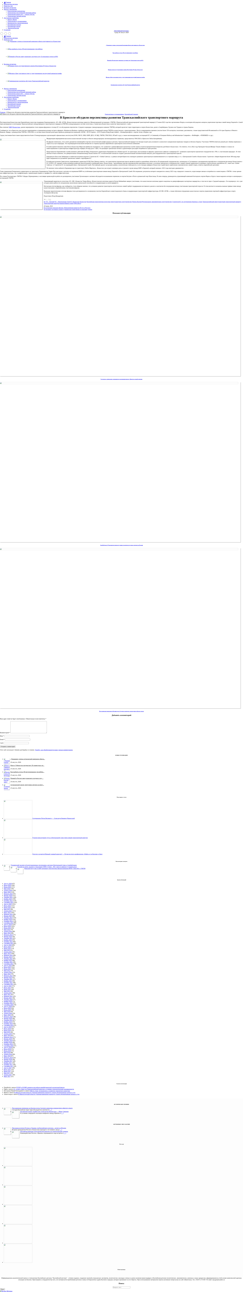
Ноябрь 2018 (8, 1042)
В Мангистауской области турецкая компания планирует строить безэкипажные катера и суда (44, 1092)
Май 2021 (7, 991)
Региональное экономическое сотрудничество (157, 202)
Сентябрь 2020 (8, 1005)
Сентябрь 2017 (8, 1066)
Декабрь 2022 (8, 958)
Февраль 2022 (8, 976)
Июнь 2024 (7, 928)
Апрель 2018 (8, 1054)
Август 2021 (8, 986)
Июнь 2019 (7, 1030)
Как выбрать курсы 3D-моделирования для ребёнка (125, 52)
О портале (7, 30)
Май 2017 (7, 1073)
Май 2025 (7, 909)
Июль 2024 (7, 926)
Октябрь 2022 (8, 962)
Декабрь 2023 (8, 938)
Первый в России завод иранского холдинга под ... (26, 778)
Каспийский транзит (14, 25)
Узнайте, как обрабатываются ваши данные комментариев (54, 750)
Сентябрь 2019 (8, 1025)
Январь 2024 (8, 936)
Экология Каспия (13, 28)
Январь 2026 (8, 895)
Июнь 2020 (7, 1010)
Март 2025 (7, 912)
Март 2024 (7, 933)
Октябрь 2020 (8, 1003)
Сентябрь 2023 (8, 943)
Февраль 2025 (8, 914)
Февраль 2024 (8, 935)
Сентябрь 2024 (8, 923)
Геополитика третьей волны (17, 16)
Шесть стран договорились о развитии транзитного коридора (50, 1091)
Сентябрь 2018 (8, 1046)
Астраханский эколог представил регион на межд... (27, 785)
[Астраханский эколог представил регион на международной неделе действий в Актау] (18, 1243)
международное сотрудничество (121, 202)
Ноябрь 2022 (8, 960)
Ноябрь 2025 (8, 899)
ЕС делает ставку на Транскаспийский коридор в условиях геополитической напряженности (44, 1089)
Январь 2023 (8, 957)
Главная (2, 112)
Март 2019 (7, 1035)
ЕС (45, 202)
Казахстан (83, 202)
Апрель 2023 (8, 952)
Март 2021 (7, 994)
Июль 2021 (7, 988)
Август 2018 (8, 1047)
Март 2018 (7, 1056)
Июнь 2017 (7, 1071)
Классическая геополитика (16, 11)
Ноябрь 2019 (8, 1022)
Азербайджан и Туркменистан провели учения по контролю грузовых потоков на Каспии (121, 545)
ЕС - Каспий (50, 202)
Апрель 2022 (8, 972)
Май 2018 (7, 1052)
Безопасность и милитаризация (18, 23)
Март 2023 (7, 953)
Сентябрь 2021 (8, 984)
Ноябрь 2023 (8, 940)
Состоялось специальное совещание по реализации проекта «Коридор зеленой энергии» (121, 379)
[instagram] (5, 33)
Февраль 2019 (8, 1037)
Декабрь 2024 (8, 918)
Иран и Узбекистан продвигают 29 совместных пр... (27, 765)
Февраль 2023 (8, 955)
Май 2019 (7, 1032)
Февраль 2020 (8, 1017)
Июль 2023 (7, 947)
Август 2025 (8, 904)
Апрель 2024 (8, 931)
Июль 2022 (7, 967)
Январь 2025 (8, 916)
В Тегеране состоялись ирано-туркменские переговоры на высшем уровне (68, 209)
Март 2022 (7, 974)
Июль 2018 (7, 1049)
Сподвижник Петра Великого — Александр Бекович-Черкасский (53, 818)
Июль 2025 (7, 906)
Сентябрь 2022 (8, 964)
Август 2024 (8, 924)
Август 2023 (8, 945)
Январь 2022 (8, 977)
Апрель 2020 (8, 1013)
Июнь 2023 (7, 948)
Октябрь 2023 (8, 941)
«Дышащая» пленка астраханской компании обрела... (27, 759)
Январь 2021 (8, 998)
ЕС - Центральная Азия (62, 202)
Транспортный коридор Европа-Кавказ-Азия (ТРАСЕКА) (62, 203)
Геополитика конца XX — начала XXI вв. (21, 14)
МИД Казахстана (14, 127)
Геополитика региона (11, 4)
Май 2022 (7, 970)
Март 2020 (7, 1015)
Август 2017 (8, 1068)
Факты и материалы (10, 9)
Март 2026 (7, 892)
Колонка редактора (10, 7)
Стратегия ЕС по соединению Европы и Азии (187, 202)
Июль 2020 (7, 1008)
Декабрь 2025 (8, 897)
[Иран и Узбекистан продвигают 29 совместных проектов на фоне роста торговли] (18, 1185)
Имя (2, 736)
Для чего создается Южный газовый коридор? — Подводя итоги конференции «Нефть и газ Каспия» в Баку (67, 854)
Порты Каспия (137, 202)
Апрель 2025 (8, 911)
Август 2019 (8, 1027)
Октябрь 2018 (8, 1044)
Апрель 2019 (8, 1034)
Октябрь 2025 (8, 900)
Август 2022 (8, 965)
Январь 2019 (8, 1039)
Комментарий (5, 732)
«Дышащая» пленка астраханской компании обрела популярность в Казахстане (125, 45)
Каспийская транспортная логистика (99, 202)
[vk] (9, 33)
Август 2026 (8, 883)
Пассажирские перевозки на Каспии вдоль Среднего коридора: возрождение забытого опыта (121, 711)
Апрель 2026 (8, 890)
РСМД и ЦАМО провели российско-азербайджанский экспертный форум (40, 1087)
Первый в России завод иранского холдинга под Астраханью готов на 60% (125, 60)
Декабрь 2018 (8, 1040)
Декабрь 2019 (8, 1020)
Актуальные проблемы (11, 18)
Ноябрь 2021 (8, 981)
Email (2, 739)
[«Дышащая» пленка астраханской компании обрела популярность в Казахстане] (18, 1165)
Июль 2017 (7, 1069)
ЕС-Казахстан (74, 202)
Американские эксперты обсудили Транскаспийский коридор (125, 84)
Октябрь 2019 (8, 1023)
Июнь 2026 (7, 887)
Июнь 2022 (7, 969)
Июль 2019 (7, 1028)
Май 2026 (7, 889)
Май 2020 (7, 1011)
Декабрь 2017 (8, 1061)
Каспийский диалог (14, 26)
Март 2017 (7, 1076)
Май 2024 (7, 929)
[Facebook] (1, 33)
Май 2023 (7, 950)
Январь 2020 (8, 1018)
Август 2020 (8, 1006)
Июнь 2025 (7, 907)
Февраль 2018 (8, 1057)
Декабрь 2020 (8, 999)
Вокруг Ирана (12, 19)
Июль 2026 (7, 885)
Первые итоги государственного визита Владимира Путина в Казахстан (125, 69)
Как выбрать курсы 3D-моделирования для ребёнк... (27, 772)
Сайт (1, 743)
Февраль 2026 (8, 894)
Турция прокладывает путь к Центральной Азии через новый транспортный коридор (60, 838)
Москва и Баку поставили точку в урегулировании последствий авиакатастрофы (125, 77)
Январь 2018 (8, 1059)
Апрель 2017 (8, 1075)
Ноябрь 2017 (8, 1063)
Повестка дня (8, 6)
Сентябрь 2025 (8, 902)
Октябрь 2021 (8, 982)
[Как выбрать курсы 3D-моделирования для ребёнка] (18, 1204)
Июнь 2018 (7, 1051)
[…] (50, 1110)
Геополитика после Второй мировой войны (22, 13)
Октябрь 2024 (8, 921)
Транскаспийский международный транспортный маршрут (222, 202)
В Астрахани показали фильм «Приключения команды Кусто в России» (67, 208)
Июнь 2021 (7, 989)
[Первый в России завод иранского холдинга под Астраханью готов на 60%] (18, 1223)
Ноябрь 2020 (8, 1001)
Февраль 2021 (8, 996)
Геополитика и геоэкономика (17, 21)
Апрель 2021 (8, 993)
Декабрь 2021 (8, 979)
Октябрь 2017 (8, 1064)
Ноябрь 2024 (8, 919)
